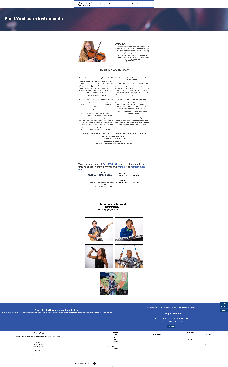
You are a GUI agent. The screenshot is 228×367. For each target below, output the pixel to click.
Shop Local (149, 3)
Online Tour (132, 3)
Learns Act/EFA (107, 3)
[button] (114, 3)
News (115, 337)
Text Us (224, 310)
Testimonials (138, 3)
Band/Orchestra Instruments (22, 13)
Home (101, 3)
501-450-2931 (110, 164)
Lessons (11, 13)
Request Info (171, 326)
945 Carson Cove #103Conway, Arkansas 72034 (38, 345)
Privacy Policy (115, 348)
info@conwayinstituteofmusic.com (38, 354)
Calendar (115, 339)
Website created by (114, 366)
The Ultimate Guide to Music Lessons (115, 346)
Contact (144, 3)
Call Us (224, 303)
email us (122, 167)
